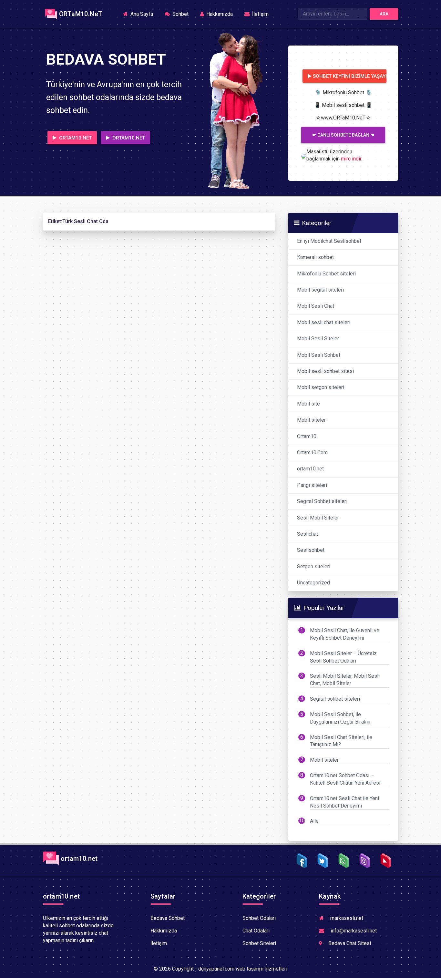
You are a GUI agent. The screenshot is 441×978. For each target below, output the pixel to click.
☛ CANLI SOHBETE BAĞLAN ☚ (343, 135)
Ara (384, 13)
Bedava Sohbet (167, 918)
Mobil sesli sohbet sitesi (325, 371)
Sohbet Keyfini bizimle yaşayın (349, 76)
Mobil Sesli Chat (315, 306)
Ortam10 (306, 436)
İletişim (260, 14)
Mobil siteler (311, 420)
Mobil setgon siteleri (320, 387)
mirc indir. (351, 159)
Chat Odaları (256, 931)
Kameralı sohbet (315, 257)
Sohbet (180, 14)
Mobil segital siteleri (320, 290)
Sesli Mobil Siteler (318, 518)
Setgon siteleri (313, 566)
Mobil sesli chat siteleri (323, 322)
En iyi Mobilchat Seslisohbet (329, 241)
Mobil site (308, 404)
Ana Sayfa (143, 13)
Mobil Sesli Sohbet (318, 355)
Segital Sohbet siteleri (322, 501)
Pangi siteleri (312, 485)
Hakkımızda (219, 14)
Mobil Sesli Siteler (318, 338)
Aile (314, 821)
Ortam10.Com (312, 452)
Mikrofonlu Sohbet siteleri (326, 274)
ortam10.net (310, 469)
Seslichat (307, 534)
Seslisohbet (310, 550)
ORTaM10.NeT (80, 14)
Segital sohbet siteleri (335, 699)
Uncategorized (313, 583)
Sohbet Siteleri (259, 943)
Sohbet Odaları (259, 918)
